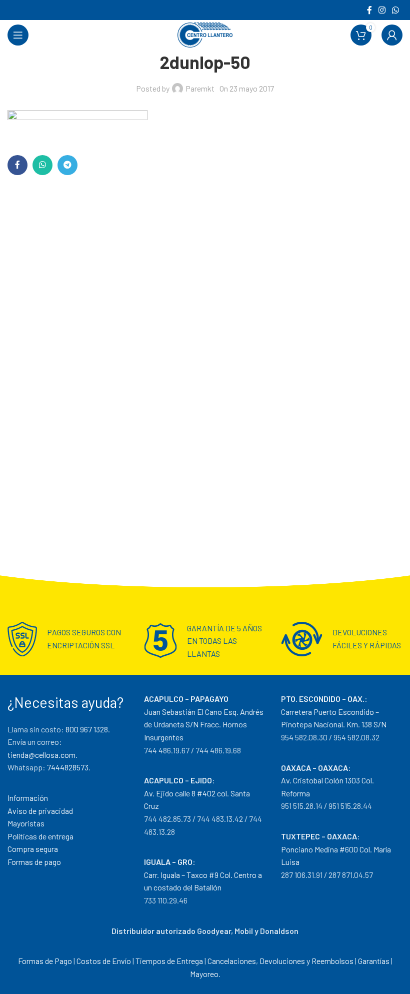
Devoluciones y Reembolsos (307, 960)
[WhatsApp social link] (395, 10)
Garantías (374, 960)
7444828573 (67, 767)
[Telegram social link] (68, 165)
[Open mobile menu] (18, 35)
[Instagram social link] (381, 10)
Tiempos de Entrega (169, 960)
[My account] (392, 35)
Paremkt (200, 88)
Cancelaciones (232, 960)
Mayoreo (204, 973)
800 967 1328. (88, 729)
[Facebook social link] (369, 10)
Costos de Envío (103, 960)
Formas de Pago (45, 960)
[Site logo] (205, 34)
